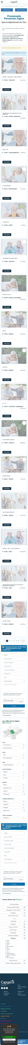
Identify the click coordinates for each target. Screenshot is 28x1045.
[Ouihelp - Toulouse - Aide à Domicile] (14, 65)
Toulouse (13, 777)
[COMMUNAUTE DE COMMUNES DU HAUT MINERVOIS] (14, 102)
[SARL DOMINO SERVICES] (14, 501)
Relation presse (22, 995)
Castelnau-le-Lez (13, 788)
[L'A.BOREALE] (14, 211)
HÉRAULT (4, 782)
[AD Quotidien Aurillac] (14, 428)
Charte (19, 988)
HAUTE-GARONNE (6, 769)
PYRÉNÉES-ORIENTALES (8, 798)
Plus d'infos (7, 89)
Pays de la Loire (17, 960)
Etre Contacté (21, 10)
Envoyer (14, 706)
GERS (3, 762)
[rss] (7, 988)
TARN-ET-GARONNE (7, 815)
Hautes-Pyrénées (10, 953)
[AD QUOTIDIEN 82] (14, 174)
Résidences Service (6, 1008)
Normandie (17, 932)
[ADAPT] (14, 319)
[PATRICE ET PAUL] (14, 283)
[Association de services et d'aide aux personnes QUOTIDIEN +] (14, 573)
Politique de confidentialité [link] (9, 1042)
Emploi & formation (6, 1020)
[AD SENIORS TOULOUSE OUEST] (14, 247)
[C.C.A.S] (14, 392)
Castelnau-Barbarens (13, 764)
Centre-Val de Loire (16, 915)
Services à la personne (7, 1013)
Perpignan (13, 807)
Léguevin (13, 771)
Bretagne (18, 913)
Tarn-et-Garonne (10, 957)
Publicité (6, 995)
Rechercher (7, 10)
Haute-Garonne (9, 946)
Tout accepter (9, 1037)
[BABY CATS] (14, 138)
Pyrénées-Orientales (10, 955)
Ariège (7, 940)
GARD (3, 752)
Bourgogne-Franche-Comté (15, 910)
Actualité (3, 1003)
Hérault (8, 949)
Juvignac (13, 791)
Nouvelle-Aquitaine (16, 935)
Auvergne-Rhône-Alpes (16, 907)
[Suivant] (23, 641)
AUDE (3, 742)
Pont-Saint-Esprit (13, 758)
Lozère (7, 952)
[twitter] (4, 988)
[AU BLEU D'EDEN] (14, 610)
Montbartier (13, 817)
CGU (19, 985)
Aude (7, 942)
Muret (13, 774)
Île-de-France (17, 930)
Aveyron (8, 943)
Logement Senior (5, 1016)
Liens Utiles (4, 1011)
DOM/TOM (18, 921)
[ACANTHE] (14, 356)
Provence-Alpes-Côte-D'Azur (15, 963)
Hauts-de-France (17, 927)
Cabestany (13, 804)
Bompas (13, 801)
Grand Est (18, 924)
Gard (7, 945)
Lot (7, 950)
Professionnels (4, 1023)
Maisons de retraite (6, 1006)
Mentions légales (22, 986)
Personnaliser (9, 1039)
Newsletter (6, 993)
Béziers (13, 784)
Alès (13, 755)
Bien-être (3, 1018)
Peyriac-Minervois (13, 748)
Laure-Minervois (13, 744)
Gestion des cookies (23, 1031)
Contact (6, 991)
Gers (7, 947)
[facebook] (2, 988)
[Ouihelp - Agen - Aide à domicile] (14, 537)
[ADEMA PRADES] (14, 464)
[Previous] (4, 641)
